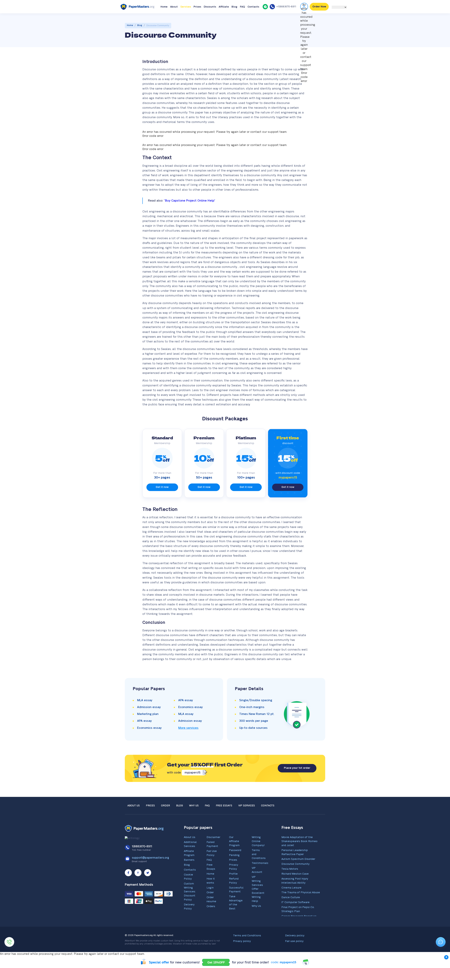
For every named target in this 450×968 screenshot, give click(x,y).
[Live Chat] (265, 17)
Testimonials (260, 874)
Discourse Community (295, 875)
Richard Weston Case (295, 884)
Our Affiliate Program (234, 852)
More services (188, 738)
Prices (197, 18)
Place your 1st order (297, 779)
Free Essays (224, 816)
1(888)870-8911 (142, 857)
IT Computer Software (295, 913)
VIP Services (246, 816)
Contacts (253, 18)
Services (185, 18)
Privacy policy (242, 952)
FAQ (242, 18)
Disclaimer (213, 848)
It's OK (333, 5)
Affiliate (224, 18)
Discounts (210, 18)
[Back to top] (441, 930)
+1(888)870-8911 (286, 17)
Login (210, 898)
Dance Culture (290, 908)
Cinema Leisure (291, 898)
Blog (234, 18)
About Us (133, 816)
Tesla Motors (289, 879)
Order (165, 816)
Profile (233, 884)
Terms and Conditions (247, 946)
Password (235, 861)
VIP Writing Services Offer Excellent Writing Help (258, 900)
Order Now (319, 17)
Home (164, 18)
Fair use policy (294, 952)
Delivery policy (294, 946)
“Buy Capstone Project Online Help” (189, 211)
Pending (234, 866)
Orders (211, 917)
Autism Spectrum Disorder (298, 870)
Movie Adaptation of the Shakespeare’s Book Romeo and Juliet (299, 852)
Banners (189, 871)
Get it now (162, 498)
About (174, 18)
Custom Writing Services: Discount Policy (190, 902)
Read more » (123, 7)
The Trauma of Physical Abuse (300, 903)
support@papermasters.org (150, 868)
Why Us (194, 816)
